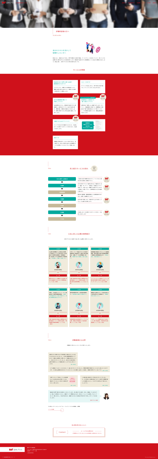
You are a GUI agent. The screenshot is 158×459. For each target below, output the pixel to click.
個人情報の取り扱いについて (79, 425)
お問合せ (154, 2)
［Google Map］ (30, 452)
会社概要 (138, 2)
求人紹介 (149, 2)
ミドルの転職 (51, 409)
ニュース (144, 2)
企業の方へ (124, 2)
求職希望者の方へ (131, 2)
